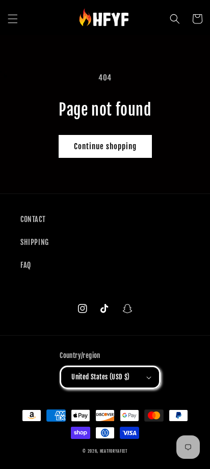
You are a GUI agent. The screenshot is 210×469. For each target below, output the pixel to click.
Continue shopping (105, 146)
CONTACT (32, 219)
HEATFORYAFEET (113, 451)
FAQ (25, 265)
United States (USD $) (100, 377)
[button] (13, 19)
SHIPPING (34, 242)
